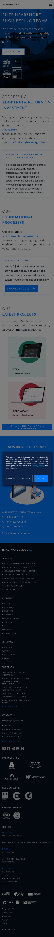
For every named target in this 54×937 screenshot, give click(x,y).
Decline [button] (25, 478)
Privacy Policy (38, 466)
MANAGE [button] (11, 478)
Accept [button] (41, 478)
